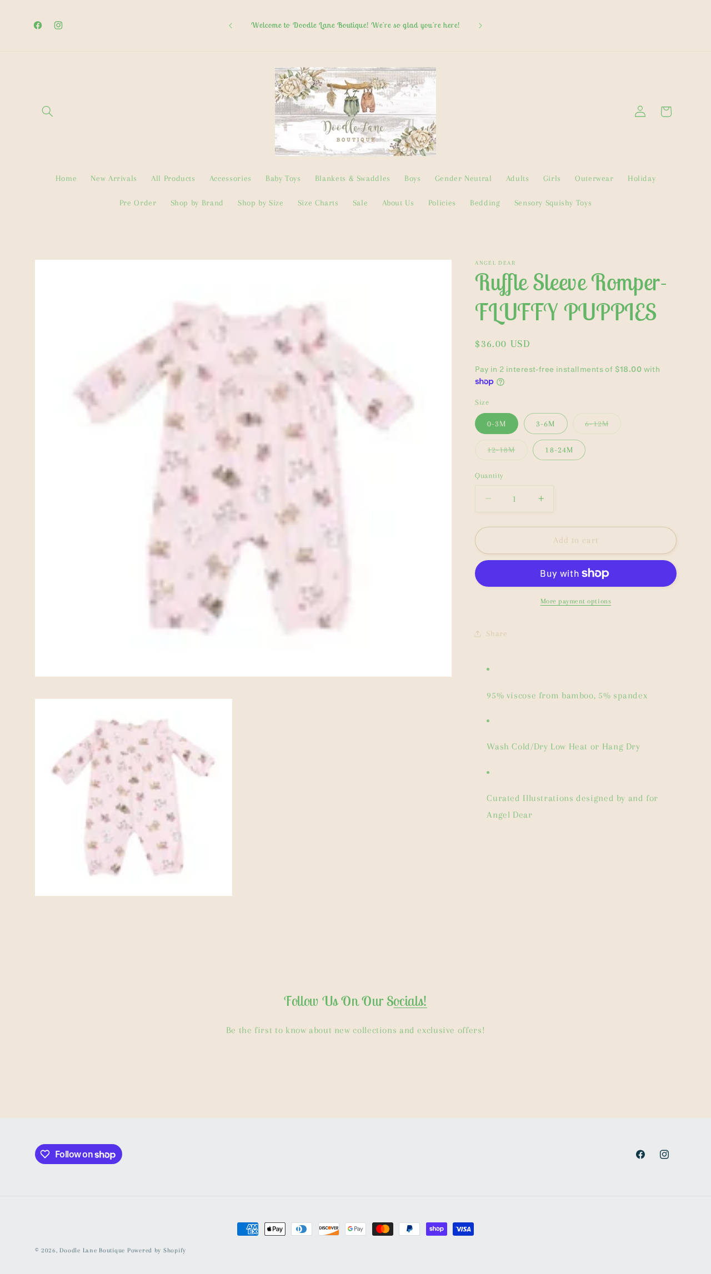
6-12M (602, 426)
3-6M (545, 423)
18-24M (559, 449)
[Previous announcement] (230, 25)
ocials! (410, 1001)
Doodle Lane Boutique (92, 1250)
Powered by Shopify (156, 1250)
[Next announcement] (480, 25)
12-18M (507, 452)
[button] (48, 111)
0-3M (496, 423)
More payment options (576, 601)
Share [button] (496, 633)
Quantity (489, 475)
